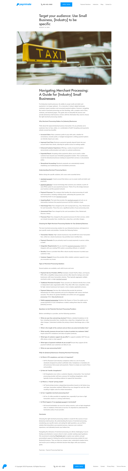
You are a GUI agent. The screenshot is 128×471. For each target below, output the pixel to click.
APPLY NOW (66, 4)
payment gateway (46, 185)
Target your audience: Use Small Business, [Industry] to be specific (63, 20)
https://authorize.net (57, 297)
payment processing (74, 246)
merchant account (46, 179)
